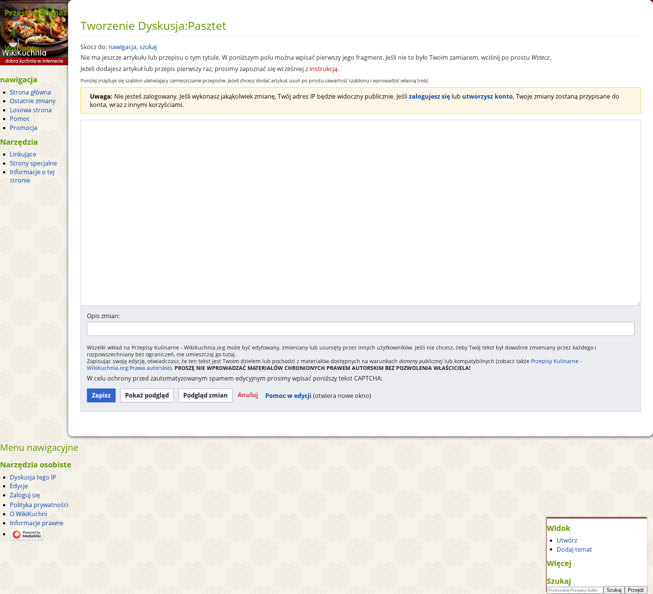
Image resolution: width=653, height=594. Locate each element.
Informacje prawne (36, 523)
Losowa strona (31, 110)
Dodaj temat (574, 549)
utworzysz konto (487, 96)
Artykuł (24, 25)
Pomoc (20, 118)
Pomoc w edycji (288, 395)
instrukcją (323, 69)
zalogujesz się (429, 96)
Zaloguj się (25, 495)
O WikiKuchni (28, 514)
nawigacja (122, 47)
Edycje (19, 486)
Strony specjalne (33, 163)
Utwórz (567, 540)
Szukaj (559, 580)
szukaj (148, 47)
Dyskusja (27, 34)
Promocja (23, 128)
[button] (248, 395)
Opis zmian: (103, 316)
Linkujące (23, 154)
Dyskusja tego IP (33, 477)
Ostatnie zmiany (33, 101)
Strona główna (30, 92)
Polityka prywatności (39, 505)
